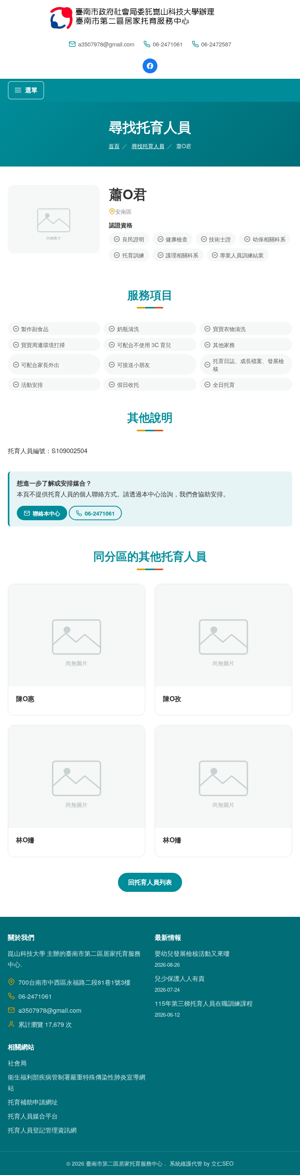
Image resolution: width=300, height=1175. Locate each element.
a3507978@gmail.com (106, 44)
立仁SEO (222, 1163)
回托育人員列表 (150, 881)
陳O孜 (172, 698)
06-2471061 (168, 44)
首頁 (114, 146)
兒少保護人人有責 (180, 978)
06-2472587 (216, 44)
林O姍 (25, 839)
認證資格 (120, 225)
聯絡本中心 (46, 513)
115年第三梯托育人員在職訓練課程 (204, 1003)
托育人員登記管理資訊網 (42, 1129)
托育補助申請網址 (33, 1101)
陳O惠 (25, 698)
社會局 (17, 1062)
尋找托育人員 (148, 146)
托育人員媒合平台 (33, 1115)
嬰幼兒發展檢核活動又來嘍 (192, 953)
